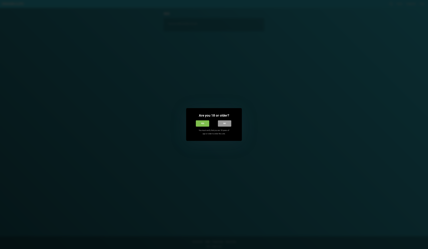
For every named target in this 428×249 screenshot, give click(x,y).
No (224, 123)
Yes (202, 123)
